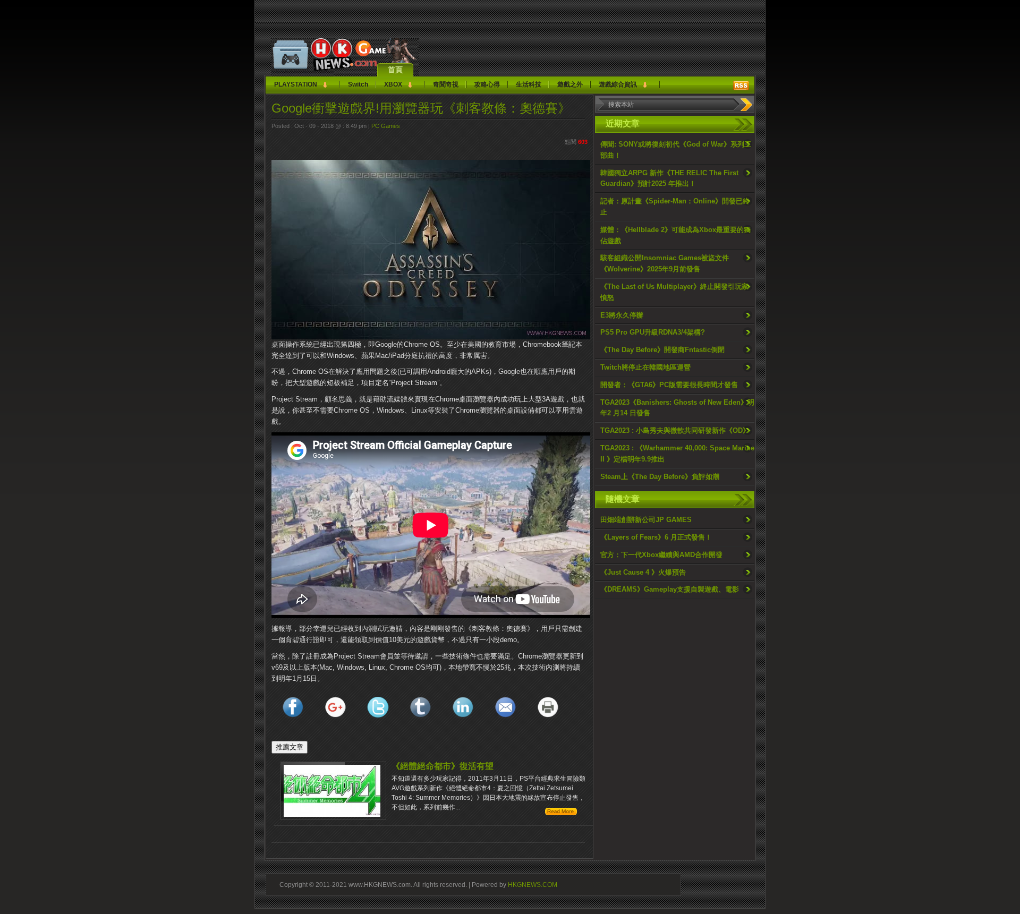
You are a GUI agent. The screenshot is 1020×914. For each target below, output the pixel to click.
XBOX (393, 84)
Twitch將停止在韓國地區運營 (645, 367)
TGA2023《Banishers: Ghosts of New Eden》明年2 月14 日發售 (677, 407)
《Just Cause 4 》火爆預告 (643, 572)
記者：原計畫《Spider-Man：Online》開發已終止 (675, 206)
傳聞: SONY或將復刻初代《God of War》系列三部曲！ (675, 149)
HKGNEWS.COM (532, 884)
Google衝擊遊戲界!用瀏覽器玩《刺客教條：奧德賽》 (421, 108)
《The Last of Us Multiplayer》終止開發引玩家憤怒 (674, 292)
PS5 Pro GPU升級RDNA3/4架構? (652, 332)
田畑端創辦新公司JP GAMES (646, 520)
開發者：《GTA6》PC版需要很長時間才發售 (669, 385)
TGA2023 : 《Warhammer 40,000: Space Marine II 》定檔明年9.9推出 (677, 453)
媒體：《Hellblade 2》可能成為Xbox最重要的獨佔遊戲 (675, 235)
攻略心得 (487, 84)
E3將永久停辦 (621, 315)
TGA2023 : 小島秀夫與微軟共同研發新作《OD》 (675, 430)
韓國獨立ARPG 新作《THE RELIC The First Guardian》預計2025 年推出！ (669, 178)
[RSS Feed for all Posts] (741, 85)
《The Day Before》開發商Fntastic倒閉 (662, 350)
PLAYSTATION (295, 84)
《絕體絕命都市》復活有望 (443, 766)
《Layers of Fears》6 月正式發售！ (656, 537)
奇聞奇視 (445, 84)
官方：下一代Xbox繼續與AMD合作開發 (661, 555)
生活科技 (528, 84)
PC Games (385, 126)
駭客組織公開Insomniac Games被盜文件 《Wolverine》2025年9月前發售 (664, 263)
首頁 (395, 69)
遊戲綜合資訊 (618, 84)
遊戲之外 (570, 84)
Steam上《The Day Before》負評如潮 (659, 477)
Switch (358, 84)
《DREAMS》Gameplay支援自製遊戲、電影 (669, 589)
